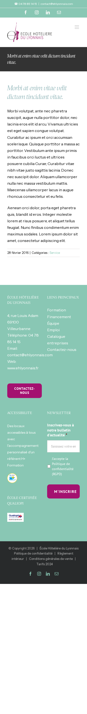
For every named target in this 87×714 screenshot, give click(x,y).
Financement (59, 316)
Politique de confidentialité (62, 466)
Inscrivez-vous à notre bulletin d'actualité (60, 430)
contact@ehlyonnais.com (57, 4)
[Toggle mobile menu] (77, 27)
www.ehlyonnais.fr (23, 367)
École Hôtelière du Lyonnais (59, 548)
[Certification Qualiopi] (15, 516)
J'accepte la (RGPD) (62, 466)
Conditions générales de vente (51, 559)
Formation (56, 309)
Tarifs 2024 (44, 564)
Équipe (53, 323)
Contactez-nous (61, 349)
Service (55, 253)
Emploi (53, 329)
